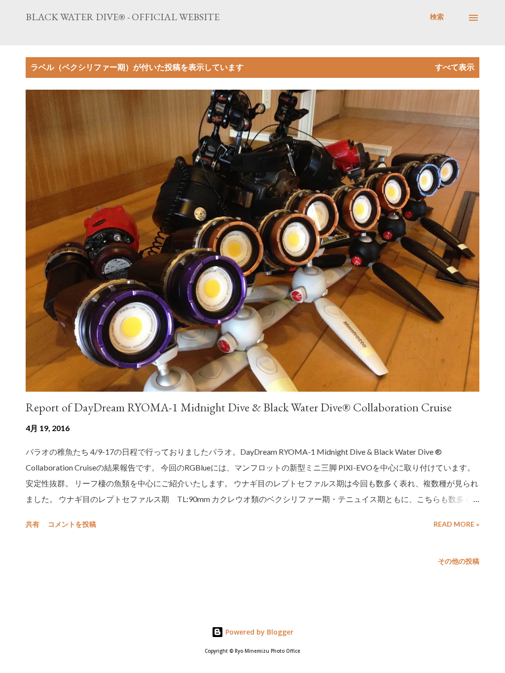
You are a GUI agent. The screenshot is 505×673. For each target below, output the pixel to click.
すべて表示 (454, 66)
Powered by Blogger (258, 632)
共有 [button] (32, 524)
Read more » (456, 524)
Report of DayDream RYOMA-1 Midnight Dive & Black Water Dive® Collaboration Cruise (239, 407)
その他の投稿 (458, 561)
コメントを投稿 (72, 524)
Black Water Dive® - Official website (122, 16)
